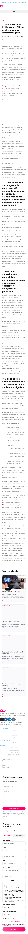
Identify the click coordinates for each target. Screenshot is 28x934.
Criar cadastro (14, 929)
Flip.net (4, 505)
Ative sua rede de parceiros (11, 622)
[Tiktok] (14, 719)
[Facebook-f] (6, 719)
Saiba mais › (5, 600)
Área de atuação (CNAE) (8, 880)
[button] (14, 11)
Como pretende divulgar (8, 904)
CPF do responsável (7, 874)
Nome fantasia (6, 867)
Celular (4, 853)
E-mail (4, 847)
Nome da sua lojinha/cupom (9, 911)
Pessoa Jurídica (8, 835)
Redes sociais (8, 918)
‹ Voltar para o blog (7, 20)
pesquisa (8, 86)
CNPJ (3, 860)
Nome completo (6, 840)
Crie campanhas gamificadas (11, 591)
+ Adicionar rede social (14, 921)
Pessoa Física (19, 835)
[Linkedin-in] (10, 719)
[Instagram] (2, 719)
